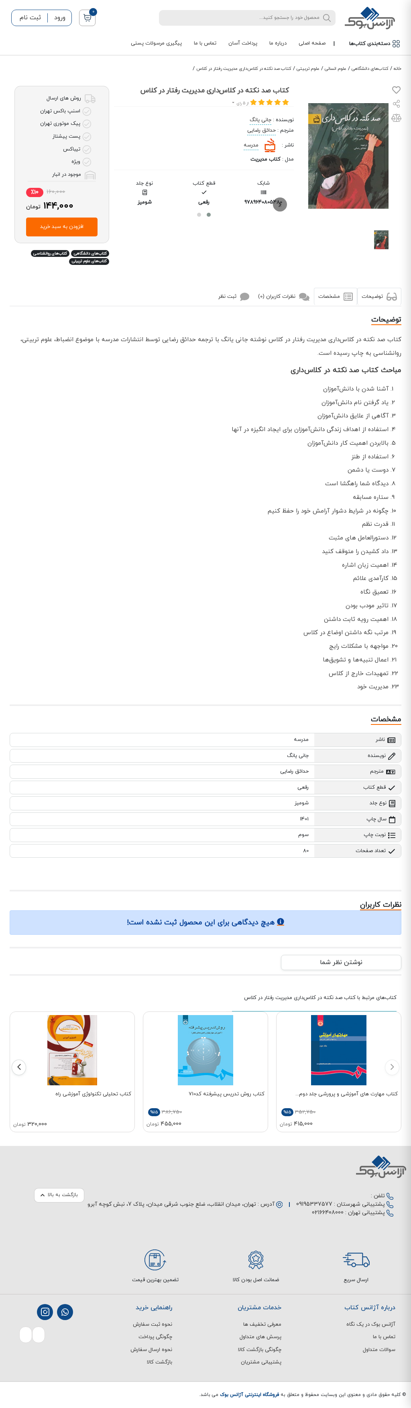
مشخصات (330, 296)
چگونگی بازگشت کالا (259, 1349)
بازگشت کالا (159, 1362)
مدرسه (251, 145)
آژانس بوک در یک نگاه (370, 1324)
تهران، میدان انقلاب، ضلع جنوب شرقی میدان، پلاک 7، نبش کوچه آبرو (171, 1204)
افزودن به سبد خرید (61, 226)
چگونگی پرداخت (155, 1337)
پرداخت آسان (242, 43)
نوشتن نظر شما (341, 962)
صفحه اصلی (312, 43)
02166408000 (328, 1213)
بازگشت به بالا (63, 1195)
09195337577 (314, 1204)
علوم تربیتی (308, 68)
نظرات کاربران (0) (277, 296)
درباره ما (278, 43)
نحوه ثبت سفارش (152, 1324)
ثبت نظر (228, 296)
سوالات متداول (379, 1349)
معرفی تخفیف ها (262, 1324)
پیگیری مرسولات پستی (156, 43)
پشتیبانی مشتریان (261, 1362)
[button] (209, 215)
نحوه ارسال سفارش (151, 1349)
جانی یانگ (260, 120)
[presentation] (280, 204)
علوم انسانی (335, 68)
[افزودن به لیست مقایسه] (396, 119)
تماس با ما (205, 43)
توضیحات (373, 296)
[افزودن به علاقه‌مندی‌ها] (396, 92)
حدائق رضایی (261, 130)
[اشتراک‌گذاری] (396, 105)
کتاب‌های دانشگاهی (370, 68)
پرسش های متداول (260, 1337)
